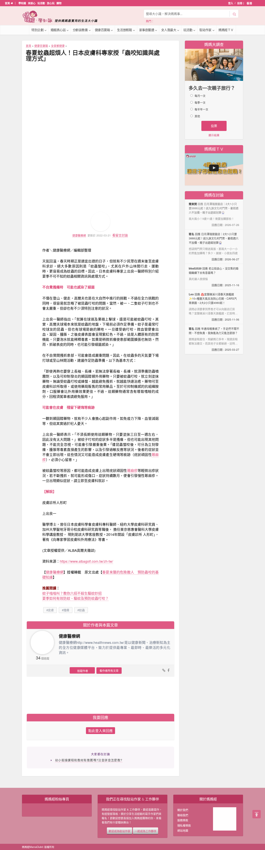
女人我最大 (168, 30)
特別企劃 (37, 30)
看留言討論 (120, 235)
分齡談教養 (80, 30)
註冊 (239, 3)
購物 (58, 3)
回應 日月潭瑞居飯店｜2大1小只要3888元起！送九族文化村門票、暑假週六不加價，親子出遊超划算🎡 (214, 246)
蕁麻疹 (132, 470)
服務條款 (182, 820)
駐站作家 (205, 30)
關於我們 (182, 810)
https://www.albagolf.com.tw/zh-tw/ (86, 561)
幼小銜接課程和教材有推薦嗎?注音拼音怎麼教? (88, 760)
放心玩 (51, 3)
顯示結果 (214, 135)
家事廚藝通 (146, 30)
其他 (197, 116)
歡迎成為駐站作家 (119, 831)
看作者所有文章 (109, 670)
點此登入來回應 (100, 730)
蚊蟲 (82, 610)
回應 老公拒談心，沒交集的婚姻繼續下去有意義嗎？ (214, 276)
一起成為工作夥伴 (145, 831)
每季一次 (200, 102)
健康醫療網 (79, 235)
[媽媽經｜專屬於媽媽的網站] (63, 16)
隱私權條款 (184, 825)
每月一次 (200, 96)
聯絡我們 (182, 815)
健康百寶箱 (102, 30)
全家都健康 (58, 46)
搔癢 (66, 610)
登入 (230, 3)
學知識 (22, 3)
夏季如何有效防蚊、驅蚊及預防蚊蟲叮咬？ (75, 598)
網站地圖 (182, 830)
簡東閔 (193, 204)
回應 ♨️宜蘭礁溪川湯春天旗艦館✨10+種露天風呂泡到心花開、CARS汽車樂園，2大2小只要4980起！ (214, 307)
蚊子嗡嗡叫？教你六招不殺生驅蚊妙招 (72, 593)
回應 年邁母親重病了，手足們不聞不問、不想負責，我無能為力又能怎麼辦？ (214, 339)
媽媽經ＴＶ (226, 30)
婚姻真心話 (58, 30)
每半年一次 (201, 109)
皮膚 (51, 610)
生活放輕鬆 (124, 30)
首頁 (8, 3)
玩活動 (41, 3)
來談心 (32, 3)
